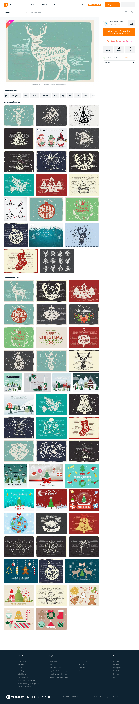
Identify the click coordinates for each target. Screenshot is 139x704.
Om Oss (82, 668)
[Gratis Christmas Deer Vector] (82, 235)
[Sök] (126, 12)
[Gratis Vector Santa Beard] (19, 451)
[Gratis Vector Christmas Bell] (84, 523)
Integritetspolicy (105, 697)
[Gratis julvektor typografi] (19, 138)
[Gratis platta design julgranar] (15, 476)
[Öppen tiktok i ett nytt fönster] (42, 697)
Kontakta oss (83, 664)
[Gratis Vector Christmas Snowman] (19, 361)
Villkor (96, 697)
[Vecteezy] (6, 5)
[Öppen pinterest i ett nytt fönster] (39, 697)
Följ (131, 24)
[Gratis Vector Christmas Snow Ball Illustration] (84, 185)
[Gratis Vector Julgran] (51, 185)
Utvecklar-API (23, 677)
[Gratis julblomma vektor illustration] (19, 546)
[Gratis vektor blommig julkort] (51, 337)
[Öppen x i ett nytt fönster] (46, 697)
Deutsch (116, 671)
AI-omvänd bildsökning (26, 680)
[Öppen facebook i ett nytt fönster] (28, 697)
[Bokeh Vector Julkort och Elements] (46, 476)
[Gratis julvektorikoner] (51, 619)
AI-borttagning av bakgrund (28, 683)
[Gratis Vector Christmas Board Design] (84, 337)
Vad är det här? (123, 57)
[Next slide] (95, 95)
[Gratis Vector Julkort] (51, 314)
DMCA (51, 664)
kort (85, 96)
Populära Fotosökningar (58, 674)
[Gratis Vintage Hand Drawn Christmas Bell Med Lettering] (51, 115)
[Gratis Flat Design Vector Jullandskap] (61, 382)
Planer (84, 5)
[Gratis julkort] (84, 115)
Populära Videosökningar (58, 677)
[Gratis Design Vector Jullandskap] (86, 382)
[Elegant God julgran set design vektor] (15, 209)
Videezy (21, 668)
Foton (24, 5)
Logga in (128, 5)
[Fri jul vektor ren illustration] (84, 161)
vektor (34, 96)
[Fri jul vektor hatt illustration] (51, 428)
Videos (33, 5)
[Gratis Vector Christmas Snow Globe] (84, 500)
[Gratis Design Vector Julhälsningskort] (37, 382)
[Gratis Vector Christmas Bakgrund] (19, 595)
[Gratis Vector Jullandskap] (19, 500)
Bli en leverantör (85, 671)
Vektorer (13, 5)
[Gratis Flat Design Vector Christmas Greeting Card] (13, 382)
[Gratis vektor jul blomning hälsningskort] (82, 209)
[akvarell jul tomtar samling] (51, 138)
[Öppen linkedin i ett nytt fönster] (35, 697)
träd (55, 96)
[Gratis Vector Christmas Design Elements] (19, 619)
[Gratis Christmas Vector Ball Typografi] (16, 235)
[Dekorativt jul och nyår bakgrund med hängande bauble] (46, 235)
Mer (54, 5)
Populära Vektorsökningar (58, 671)
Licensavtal (53, 661)
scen (77, 96)
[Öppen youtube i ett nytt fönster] (49, 697)
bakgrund (16, 96)
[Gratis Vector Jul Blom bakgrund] (84, 314)
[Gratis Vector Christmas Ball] (46, 209)
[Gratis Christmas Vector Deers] (82, 571)
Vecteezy (21, 664)
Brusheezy (22, 661)
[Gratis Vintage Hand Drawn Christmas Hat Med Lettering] (84, 138)
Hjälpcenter (83, 661)
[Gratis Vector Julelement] (82, 476)
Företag (21, 671)
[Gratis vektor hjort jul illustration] (19, 115)
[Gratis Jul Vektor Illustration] (51, 161)
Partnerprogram (55, 668)
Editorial (45, 5)
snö (25, 96)
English (116, 661)
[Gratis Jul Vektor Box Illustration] (84, 546)
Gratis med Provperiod (119, 32)
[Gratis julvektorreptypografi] (84, 361)
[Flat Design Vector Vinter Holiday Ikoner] (21, 571)
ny (63, 96)
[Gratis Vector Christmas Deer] (19, 291)
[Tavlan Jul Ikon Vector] (57, 261)
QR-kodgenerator (24, 687)
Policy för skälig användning (122, 697)
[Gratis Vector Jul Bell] (51, 523)
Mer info (107, 63)
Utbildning (22, 674)
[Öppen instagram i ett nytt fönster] (32, 697)
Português (117, 668)
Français (116, 674)
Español (116, 664)
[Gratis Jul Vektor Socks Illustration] (21, 261)
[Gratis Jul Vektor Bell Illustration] (84, 404)
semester (45, 96)
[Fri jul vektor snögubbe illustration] (19, 161)
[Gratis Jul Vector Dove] (19, 185)
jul (6, 96)
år (70, 96)
